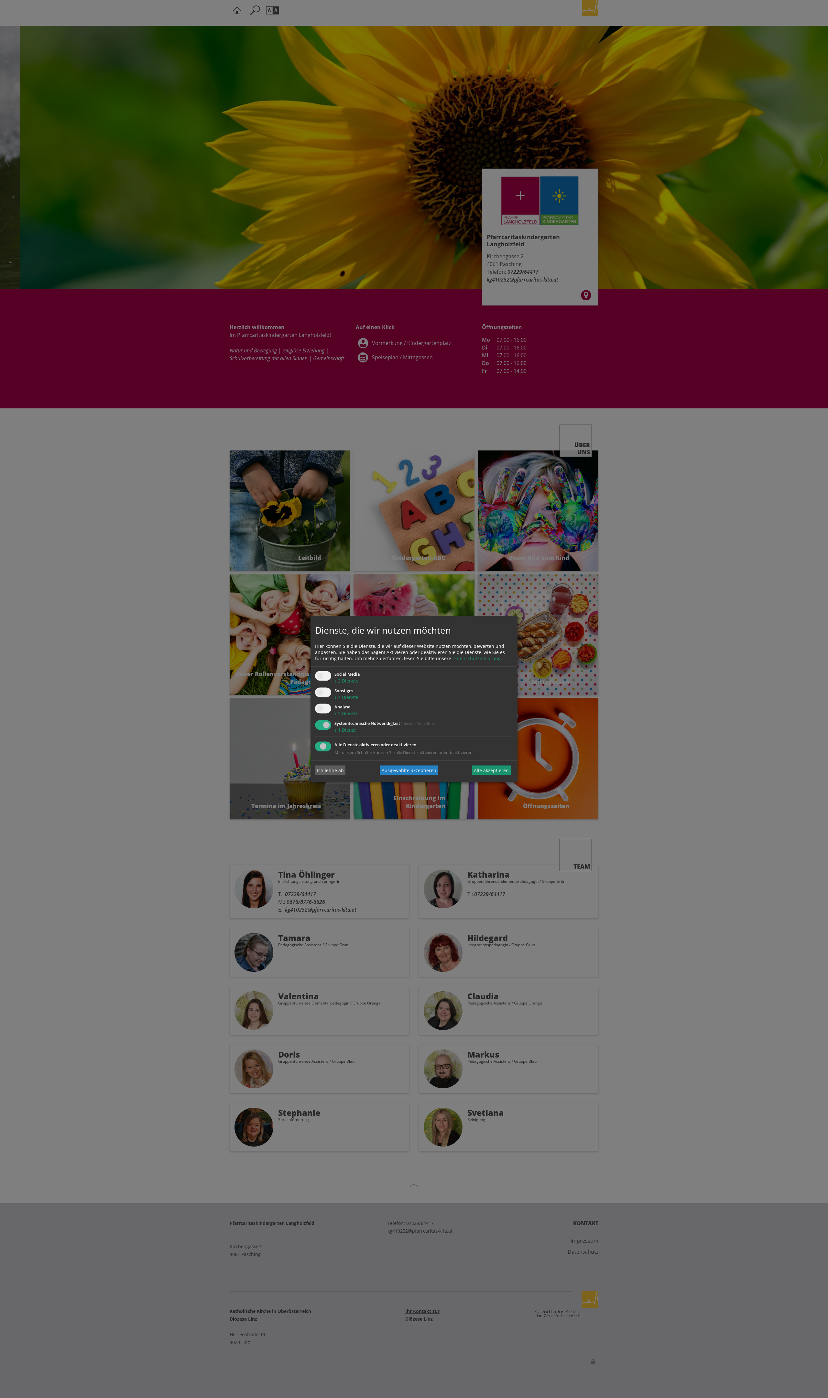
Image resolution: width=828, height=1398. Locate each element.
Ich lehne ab (330, 770)
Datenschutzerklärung (476, 658)
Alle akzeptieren (491, 770)
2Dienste (346, 681)
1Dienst (345, 730)
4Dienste (346, 697)
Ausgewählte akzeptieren (409, 770)
